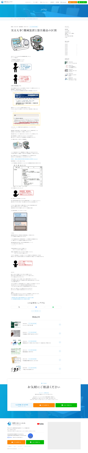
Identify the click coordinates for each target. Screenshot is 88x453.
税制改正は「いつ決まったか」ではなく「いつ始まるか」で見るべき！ (37, 342)
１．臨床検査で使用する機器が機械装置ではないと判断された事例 (22, 297)
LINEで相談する (83, 2)
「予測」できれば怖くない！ (28, 369)
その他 (66, 37)
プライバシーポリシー (28, 446)
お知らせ (9, 446)
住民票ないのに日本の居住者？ (72, 75)
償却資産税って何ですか (28, 351)
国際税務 (66, 29)
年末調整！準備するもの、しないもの (30, 360)
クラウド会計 (67, 30)
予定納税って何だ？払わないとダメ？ (30, 334)
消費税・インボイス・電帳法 (69, 33)
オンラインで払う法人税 (28, 325)
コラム (15, 446)
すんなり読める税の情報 (33, 26)
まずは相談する (73, 2)
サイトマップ (20, 446)
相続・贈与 (66, 34)
